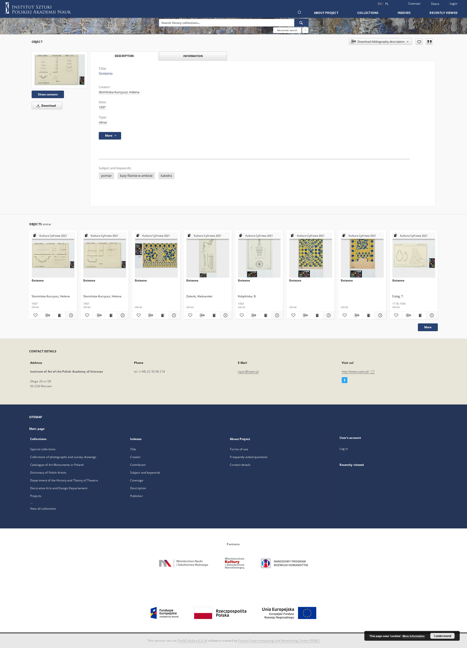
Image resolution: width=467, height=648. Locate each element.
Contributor (138, 465)
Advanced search (287, 30)
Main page (37, 429)
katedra (166, 176)
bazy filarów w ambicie (136, 176)
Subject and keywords (145, 472)
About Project (326, 13)
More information (414, 636)
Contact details (240, 465)
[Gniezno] (59, 69)
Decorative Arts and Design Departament (59, 488)
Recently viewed (444, 13)
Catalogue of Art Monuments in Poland (56, 465)
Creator (135, 457)
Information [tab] (193, 56)
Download (48, 105)
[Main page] (299, 12)
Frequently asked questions (249, 457)
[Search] (301, 23)
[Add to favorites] (419, 41)
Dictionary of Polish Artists (48, 472)
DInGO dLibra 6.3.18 (192, 641)
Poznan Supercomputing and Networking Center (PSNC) (279, 641)
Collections (368, 13)
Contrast (414, 3)
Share (435, 4)
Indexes (404, 13)
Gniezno (38, 280)
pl (387, 3)
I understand (442, 636)
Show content (48, 94)
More (427, 327)
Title (133, 449)
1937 (102, 107)
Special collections (42, 449)
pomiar (106, 176)
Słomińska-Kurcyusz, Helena (119, 92)
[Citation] (429, 41)
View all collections (43, 509)
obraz (103, 122)
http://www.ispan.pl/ (356, 371)
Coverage (137, 480)
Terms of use (239, 449)
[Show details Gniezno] (70, 315)
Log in (344, 449)
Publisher (136, 496)
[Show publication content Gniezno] (59, 315)
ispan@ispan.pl (248, 371)
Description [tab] (124, 56)
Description (138, 488)
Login (453, 3)
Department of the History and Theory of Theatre (64, 480)
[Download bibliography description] (47, 315)
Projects (35, 496)
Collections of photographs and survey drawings (63, 457)
